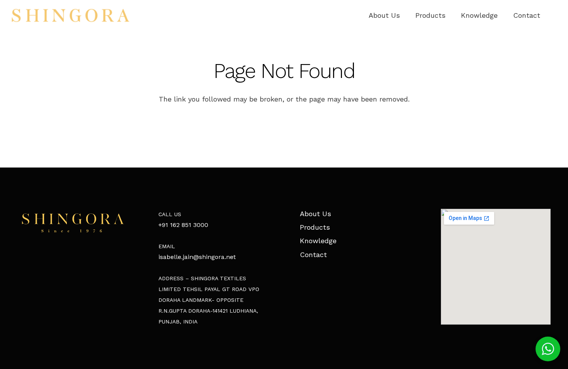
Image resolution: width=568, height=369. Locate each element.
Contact (313, 255)
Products (315, 227)
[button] (548, 349)
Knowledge (318, 241)
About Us (315, 214)
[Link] (70, 15)
